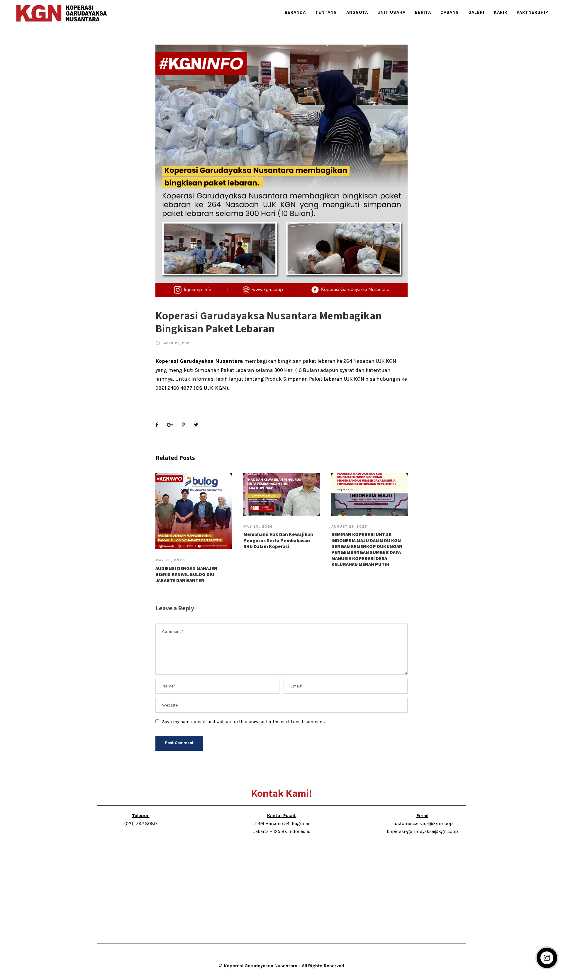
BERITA (423, 12)
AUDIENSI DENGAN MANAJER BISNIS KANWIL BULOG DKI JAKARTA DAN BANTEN (186, 574)
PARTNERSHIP (532, 12)
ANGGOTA (357, 12)
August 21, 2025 (349, 526)
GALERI (476, 12)
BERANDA (295, 12)
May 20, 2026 (170, 560)
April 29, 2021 (177, 343)
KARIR (500, 12)
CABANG (449, 12)
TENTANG (326, 12)
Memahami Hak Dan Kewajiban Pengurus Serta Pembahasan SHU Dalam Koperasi (278, 540)
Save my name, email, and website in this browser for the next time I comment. (243, 721)
